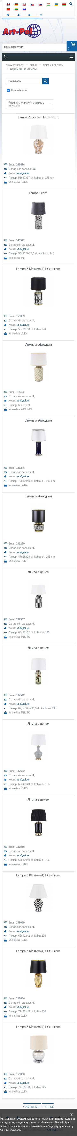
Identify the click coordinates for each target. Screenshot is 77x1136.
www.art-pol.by (15, 64)
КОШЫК (41, 14)
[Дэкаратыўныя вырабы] (22, 37)
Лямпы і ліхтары (53, 64)
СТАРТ (8, 14)
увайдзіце (23, 173)
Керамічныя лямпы (23, 68)
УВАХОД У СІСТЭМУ (19, 14)
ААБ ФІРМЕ (32, 1107)
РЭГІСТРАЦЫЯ (30, 14)
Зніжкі (33, 64)
